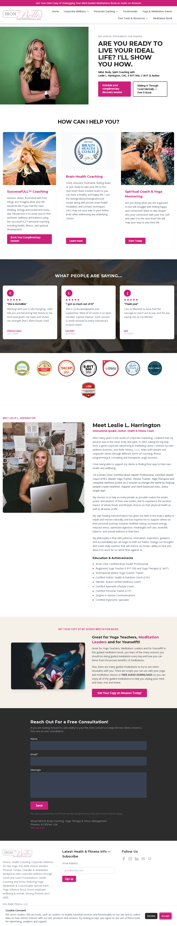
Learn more (76, 240)
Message (35, 769)
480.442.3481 (37, 827)
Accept (165, 916)
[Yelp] (149, 859)
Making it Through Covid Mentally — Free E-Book (147, 89)
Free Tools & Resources (131, 18)
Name (33, 738)
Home (55, 11)
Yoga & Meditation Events (157, 11)
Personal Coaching (104, 11)
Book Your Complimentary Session (25, 239)
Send (39, 805)
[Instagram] (130, 859)
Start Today (135, 240)
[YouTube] (143, 859)
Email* (34, 754)
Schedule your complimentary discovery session (112, 89)
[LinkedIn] (137, 859)
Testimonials (130, 11)
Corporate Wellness (75, 11)
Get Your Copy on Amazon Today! (119, 693)
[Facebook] (123, 859)
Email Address (70, 863)
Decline (151, 916)
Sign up (69, 878)
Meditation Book (162, 18)
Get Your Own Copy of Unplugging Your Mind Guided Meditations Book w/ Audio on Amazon (88, 3)
